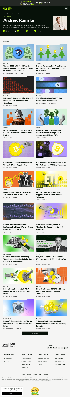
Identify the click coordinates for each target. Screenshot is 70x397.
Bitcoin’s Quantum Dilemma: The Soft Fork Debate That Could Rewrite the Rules (18, 323)
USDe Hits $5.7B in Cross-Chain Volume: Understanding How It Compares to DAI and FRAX (48, 132)
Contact (29, 374)
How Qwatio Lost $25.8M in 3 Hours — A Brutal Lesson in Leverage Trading (50, 291)
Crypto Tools (24, 367)
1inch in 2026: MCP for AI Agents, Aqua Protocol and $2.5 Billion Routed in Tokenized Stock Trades (18, 68)
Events (40, 364)
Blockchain (7, 254)
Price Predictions (26, 358)
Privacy (35, 374)
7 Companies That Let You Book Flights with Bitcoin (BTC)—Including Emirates (51, 323)
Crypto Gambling (59, 361)
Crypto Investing (25, 364)
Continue (12, 393)
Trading (38, 63)
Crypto (5, 63)
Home (5, 13)
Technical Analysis (26, 361)
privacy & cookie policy (13, 390)
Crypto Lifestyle (42, 361)
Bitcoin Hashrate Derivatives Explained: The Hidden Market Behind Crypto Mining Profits (18, 227)
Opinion (6, 361)
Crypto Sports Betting (61, 364)
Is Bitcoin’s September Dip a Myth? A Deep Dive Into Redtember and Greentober (18, 100)
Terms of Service (43, 374)
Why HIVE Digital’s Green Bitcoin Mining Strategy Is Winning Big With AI (51, 259)
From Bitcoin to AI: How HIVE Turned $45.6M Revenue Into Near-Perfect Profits (18, 132)
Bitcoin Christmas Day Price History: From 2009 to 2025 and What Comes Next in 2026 (51, 68)
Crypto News (8, 358)
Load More (35, 333)
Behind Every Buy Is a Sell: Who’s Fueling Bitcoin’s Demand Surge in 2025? (16, 291)
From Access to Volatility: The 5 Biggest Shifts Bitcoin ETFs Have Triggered (49, 194)
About (23, 374)
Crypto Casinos (59, 358)
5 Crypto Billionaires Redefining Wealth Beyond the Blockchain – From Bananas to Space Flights (18, 259)
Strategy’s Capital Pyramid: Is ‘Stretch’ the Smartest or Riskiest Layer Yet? (49, 227)
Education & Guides (43, 358)
